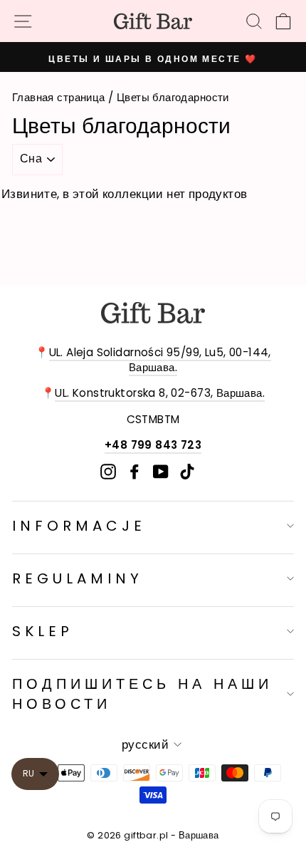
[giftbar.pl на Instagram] (108, 472)
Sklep (42, 631)
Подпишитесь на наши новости (142, 694)
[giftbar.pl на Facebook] (134, 472)
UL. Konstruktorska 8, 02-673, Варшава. (160, 392)
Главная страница (58, 97)
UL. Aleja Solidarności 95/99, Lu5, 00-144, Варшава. (160, 360)
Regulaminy (77, 578)
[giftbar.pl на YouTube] (161, 472)
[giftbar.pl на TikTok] (187, 472)
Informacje (79, 526)
